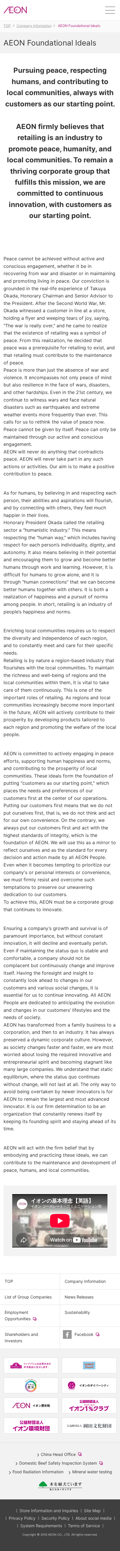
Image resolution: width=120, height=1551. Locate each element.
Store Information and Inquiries (49, 1510)
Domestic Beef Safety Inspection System (62, 1463)
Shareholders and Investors (21, 1337)
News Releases (79, 1296)
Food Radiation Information (38, 1471)
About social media (93, 1518)
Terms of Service (84, 1525)
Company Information (85, 1281)
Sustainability (77, 1312)
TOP (9, 1281)
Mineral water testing (92, 1471)
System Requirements (41, 1525)
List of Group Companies (28, 1296)
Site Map (92, 1510)
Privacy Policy (22, 1518)
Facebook (92, 1337)
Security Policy (55, 1518)
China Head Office (62, 1455)
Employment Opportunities (26, 1318)
